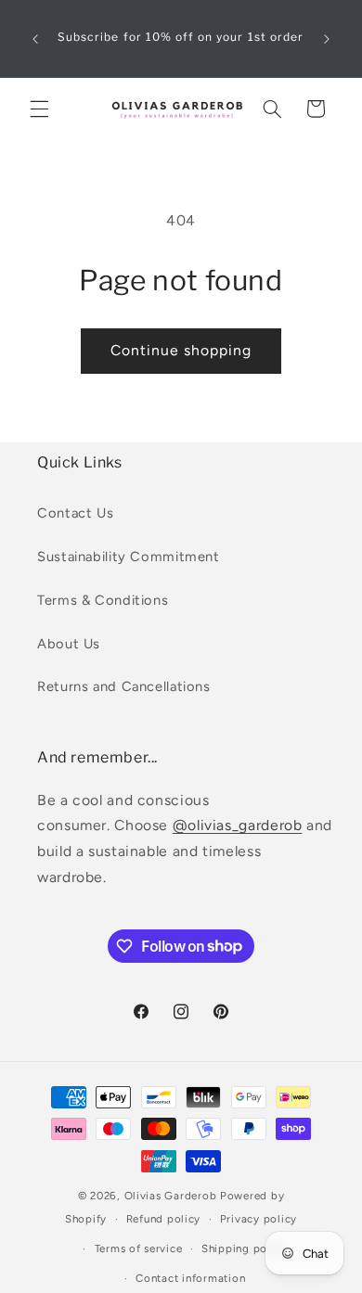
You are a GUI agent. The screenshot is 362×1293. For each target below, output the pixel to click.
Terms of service (139, 1248)
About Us (68, 643)
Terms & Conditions (102, 600)
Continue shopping (181, 350)
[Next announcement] (326, 39)
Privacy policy (258, 1218)
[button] (39, 108)
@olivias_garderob (238, 825)
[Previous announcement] (35, 39)
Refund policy (163, 1218)
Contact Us (75, 513)
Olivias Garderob (170, 1195)
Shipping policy (244, 1248)
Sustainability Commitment (128, 556)
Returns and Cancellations (124, 686)
